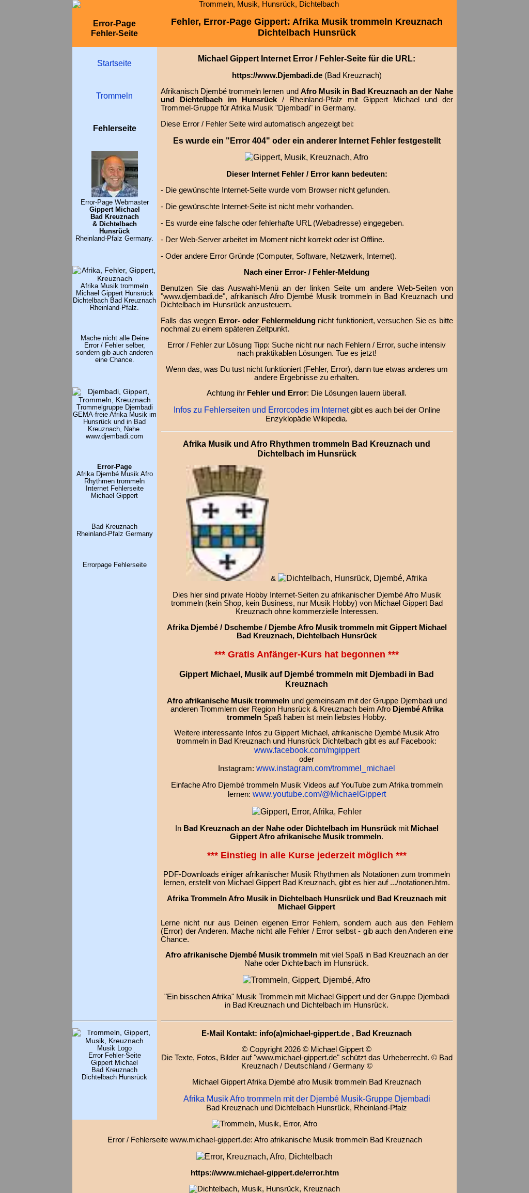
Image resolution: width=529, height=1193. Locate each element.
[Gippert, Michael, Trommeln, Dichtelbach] (114, 1041)
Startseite (114, 63)
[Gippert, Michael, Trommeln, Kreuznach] (114, 195)
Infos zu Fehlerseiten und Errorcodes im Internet (261, 409)
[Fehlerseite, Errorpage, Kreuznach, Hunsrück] (227, 578)
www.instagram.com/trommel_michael (325, 768)
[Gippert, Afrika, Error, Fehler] (264, 1156)
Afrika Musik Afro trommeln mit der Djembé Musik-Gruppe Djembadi (306, 1098)
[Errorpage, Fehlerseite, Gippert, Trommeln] (306, 157)
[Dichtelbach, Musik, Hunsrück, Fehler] (352, 578)
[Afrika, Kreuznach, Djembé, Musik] (114, 278)
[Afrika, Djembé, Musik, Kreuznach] (306, 979)
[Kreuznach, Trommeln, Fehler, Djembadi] (307, 811)
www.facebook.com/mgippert (307, 750)
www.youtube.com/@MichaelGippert (319, 793)
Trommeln (114, 95)
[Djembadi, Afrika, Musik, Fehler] (114, 400)
